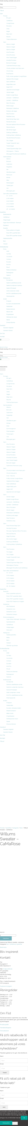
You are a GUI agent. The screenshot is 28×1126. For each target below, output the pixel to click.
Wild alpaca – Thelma (12, 151)
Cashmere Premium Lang (13, 65)
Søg (1, 4)
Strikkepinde (6, 278)
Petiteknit (6, 225)
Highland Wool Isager (12, 79)
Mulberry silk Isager (11, 111)
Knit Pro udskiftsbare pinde (13, 293)
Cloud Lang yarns (11, 473)
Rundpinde (9, 280)
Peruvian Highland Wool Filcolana (15, 124)
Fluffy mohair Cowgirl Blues (14, 478)
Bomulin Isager (10, 463)
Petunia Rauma (10, 127)
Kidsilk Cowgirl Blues (12, 95)
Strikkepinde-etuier (11, 317)
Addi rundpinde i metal (12, 291)
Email (2, 1064)
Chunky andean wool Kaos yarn (15, 68)
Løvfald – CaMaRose (12, 100)
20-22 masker (10, 203)
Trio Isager (9, 552)
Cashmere (9, 164)
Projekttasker (10, 314)
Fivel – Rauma (10, 475)
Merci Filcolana (10, 103)
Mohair (8, 177)
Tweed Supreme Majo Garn (13, 148)
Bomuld (8, 161)
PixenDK (5, 591)
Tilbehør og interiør (12, 645)
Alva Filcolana (10, 52)
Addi (7, 251)
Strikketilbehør (4, 247)
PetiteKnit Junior (11, 611)
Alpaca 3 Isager (10, 49)
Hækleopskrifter (7, 238)
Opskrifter (3, 212)
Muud (8, 267)
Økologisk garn (10, 191)
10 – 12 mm (9, 195)
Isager (8, 31)
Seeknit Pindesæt (11, 288)
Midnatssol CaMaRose (12, 108)
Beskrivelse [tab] (3, 947)
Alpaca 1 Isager (10, 44)
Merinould (9, 174)
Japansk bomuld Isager (12, 89)
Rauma (8, 36)
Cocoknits (9, 256)
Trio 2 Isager (9, 140)
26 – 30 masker (10, 209)
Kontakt (2, 336)
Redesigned (9, 272)
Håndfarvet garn (10, 172)
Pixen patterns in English (13, 230)
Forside (2, 828)
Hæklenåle (9, 306)
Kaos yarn (9, 630)
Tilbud (2, 10)
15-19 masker (10, 201)
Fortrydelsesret (4, 1030)
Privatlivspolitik (4, 1024)
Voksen (5, 244)
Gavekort (2, 325)
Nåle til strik (9, 311)
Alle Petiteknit (10, 606)
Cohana (8, 259)
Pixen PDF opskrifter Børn (13, 233)
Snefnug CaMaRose (11, 132)
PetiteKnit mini (10, 609)
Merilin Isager (10, 105)
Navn (1, 1056)
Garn (1, 13)
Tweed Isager (10, 146)
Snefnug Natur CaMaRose (13, 135)
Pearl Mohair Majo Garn (12, 119)
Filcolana (9, 26)
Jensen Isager (10, 92)
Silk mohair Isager (11, 539)
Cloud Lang (9, 71)
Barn (4, 241)
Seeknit (8, 275)
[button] (3, 367)
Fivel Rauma (9, 73)
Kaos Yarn (9, 389)
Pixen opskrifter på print (13, 593)
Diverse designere (8, 617)
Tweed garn (9, 185)
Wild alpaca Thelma (12, 565)
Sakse (8, 319)
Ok (24, 1117)
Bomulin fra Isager (11, 63)
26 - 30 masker (10, 586)
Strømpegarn (10, 183)
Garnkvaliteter (7, 156)
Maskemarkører (10, 309)
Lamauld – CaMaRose (12, 97)
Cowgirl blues (10, 23)
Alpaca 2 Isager (10, 47)
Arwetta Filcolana (11, 60)
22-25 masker (10, 206)
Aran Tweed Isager (11, 57)
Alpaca (8, 158)
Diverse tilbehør (10, 322)
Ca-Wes (8, 254)
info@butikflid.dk (7, 969)
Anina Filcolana (10, 55)
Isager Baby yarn (11, 84)
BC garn (8, 18)
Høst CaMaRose (10, 81)
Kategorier (6, 632)
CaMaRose (9, 20)
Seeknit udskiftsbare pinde (13, 283)
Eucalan (8, 262)
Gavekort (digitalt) (8, 327)
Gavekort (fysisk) (8, 330)
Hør (7, 169)
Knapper (8, 301)
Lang (7, 28)
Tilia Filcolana (10, 549)
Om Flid (2, 333)
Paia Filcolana (10, 113)
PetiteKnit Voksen (11, 614)
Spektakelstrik (7, 214)
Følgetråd (9, 167)
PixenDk (5, 228)
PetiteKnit (6, 604)
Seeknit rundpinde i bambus (14, 285)
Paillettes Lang (10, 116)
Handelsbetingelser (5, 1027)
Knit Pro (8, 264)
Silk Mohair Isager (11, 130)
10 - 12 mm (9, 572)
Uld (7, 188)
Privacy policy (6, 1123)
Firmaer (5, 16)
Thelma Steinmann (11, 39)
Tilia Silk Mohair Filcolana (13, 138)
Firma (4, 249)
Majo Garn (9, 34)
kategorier (15, 828)
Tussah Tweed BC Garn (12, 143)
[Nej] (15, 1123)
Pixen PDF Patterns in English (15, 601)
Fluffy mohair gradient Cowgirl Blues (16, 76)
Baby (8, 637)
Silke (7, 180)
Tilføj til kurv (6, 938)
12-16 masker (10, 198)
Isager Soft (9, 87)
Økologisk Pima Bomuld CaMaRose (16, 154)
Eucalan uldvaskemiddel (13, 303)
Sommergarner (11, 428)
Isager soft (9, 489)
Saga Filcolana (10, 536)
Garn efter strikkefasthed (10, 193)
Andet (5, 299)
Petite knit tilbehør (11, 270)
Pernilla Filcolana (11, 121)
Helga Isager (6, 220)
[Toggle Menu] (2, 369)
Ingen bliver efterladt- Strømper (12, 222)
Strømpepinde (10, 296)
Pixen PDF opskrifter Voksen (14, 235)
